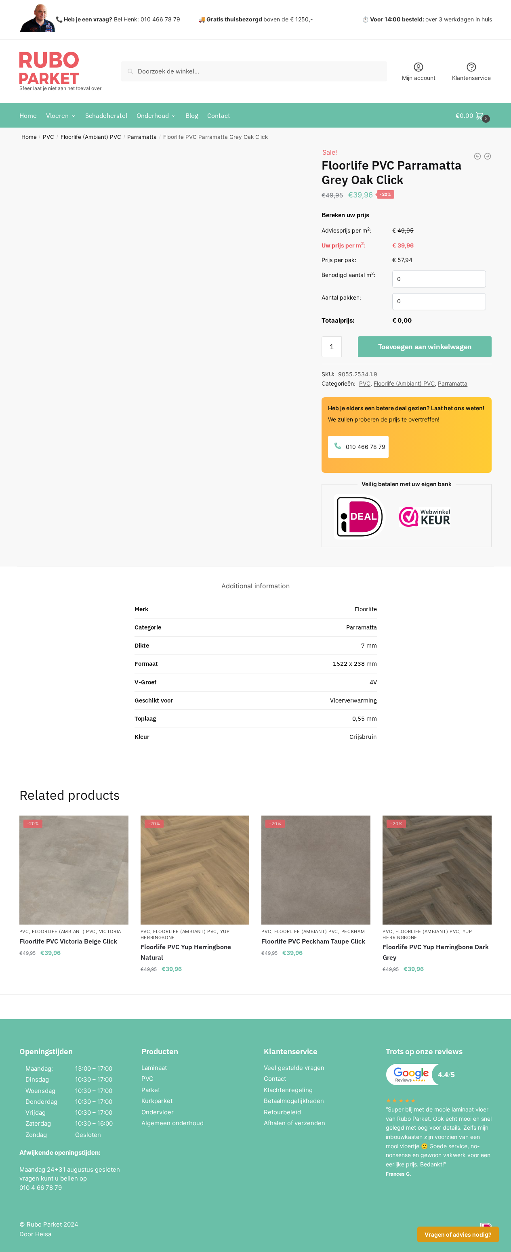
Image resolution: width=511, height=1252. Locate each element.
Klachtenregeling (288, 1090)
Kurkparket (156, 1101)
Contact (275, 1078)
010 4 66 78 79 (40, 1187)
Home (29, 137)
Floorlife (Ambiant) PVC (91, 137)
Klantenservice (471, 77)
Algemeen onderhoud (172, 1123)
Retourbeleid (282, 1112)
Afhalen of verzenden (294, 1123)
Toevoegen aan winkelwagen (425, 346)
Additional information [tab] (255, 586)
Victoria (110, 931)
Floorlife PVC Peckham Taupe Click (313, 941)
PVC (48, 137)
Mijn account (418, 77)
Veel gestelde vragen (294, 1068)
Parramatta (142, 137)
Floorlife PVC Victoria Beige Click (68, 941)
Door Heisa (35, 1234)
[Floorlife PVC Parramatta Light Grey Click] (477, 156)
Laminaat (154, 1068)
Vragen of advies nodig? (458, 1234)
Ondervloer (157, 1112)
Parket (150, 1090)
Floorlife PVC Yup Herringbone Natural (186, 952)
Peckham (353, 931)
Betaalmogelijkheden (294, 1101)
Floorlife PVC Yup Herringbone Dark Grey (436, 952)
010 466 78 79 (364, 446)
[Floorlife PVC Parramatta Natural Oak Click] (488, 156)
